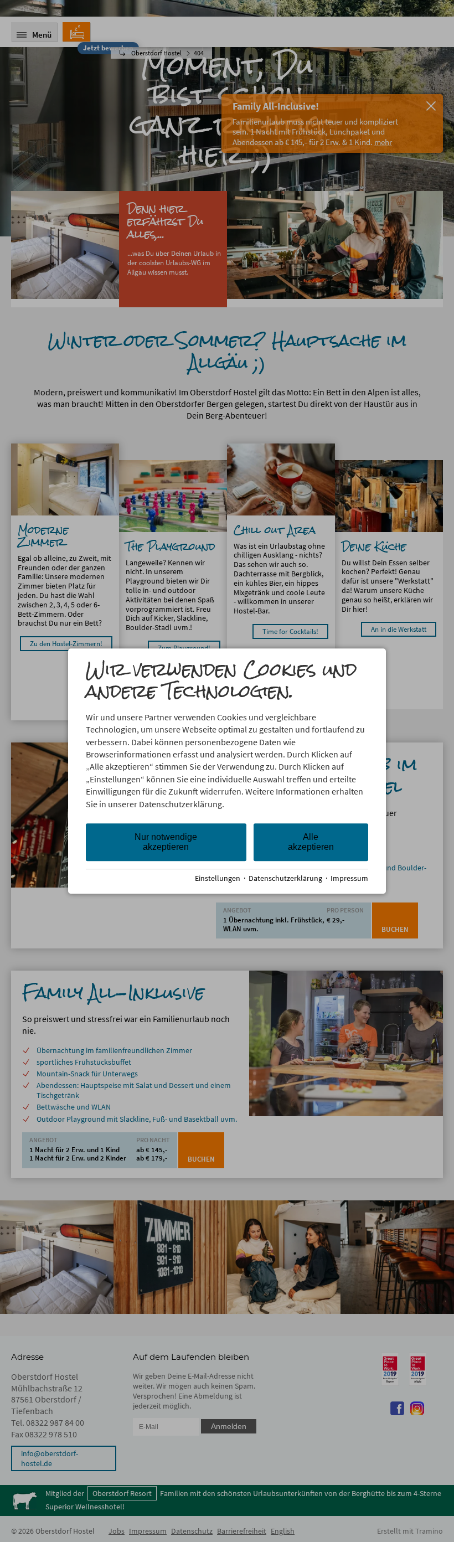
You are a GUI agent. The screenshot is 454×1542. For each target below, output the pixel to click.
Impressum (349, 878)
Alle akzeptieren (311, 842)
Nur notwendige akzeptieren (166, 842)
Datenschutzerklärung (285, 878)
